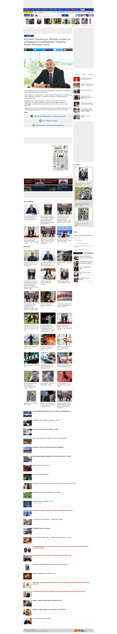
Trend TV (41, 12)
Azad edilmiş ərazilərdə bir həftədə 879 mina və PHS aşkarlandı (50, 438)
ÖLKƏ (33, 9)
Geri (24, 21)
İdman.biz (84, 12)
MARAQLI (61, 9)
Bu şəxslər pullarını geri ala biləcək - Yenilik (45, 429)
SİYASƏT (38, 9)
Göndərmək (78, 253)
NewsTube (75, 9)
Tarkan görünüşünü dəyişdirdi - (43, 501)
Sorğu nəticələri (88, 253)
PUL (55, 12)
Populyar (77, 74)
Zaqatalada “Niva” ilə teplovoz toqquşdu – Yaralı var (47, 420)
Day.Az (67, 12)
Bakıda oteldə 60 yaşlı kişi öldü (41, 465)
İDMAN (50, 9)
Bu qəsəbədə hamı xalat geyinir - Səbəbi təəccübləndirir (48, 519)
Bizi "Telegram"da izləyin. (49, 120)
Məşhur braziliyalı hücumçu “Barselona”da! (44, 573)
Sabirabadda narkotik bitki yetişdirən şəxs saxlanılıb (46, 492)
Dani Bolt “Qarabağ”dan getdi (40, 474)
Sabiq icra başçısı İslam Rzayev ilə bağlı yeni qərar (47, 600)
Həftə (83, 74)
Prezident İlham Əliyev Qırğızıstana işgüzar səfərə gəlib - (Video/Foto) (53, 510)
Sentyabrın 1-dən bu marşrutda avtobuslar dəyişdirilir (48, 447)
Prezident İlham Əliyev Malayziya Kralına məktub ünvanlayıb (50, 564)
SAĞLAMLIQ (67, 9)
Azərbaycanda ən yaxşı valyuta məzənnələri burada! (84, 25)
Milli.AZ (29, 15)
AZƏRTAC (31, 95)
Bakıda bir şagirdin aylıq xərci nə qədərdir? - (49, 609)
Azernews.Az (78, 12)
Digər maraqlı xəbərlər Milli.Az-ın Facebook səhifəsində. (49, 116)
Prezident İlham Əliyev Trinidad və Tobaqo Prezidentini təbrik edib (52, 555)
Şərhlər (90, 74)
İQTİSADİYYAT (45, 9)
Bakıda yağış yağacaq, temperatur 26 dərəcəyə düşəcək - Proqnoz (52, 456)
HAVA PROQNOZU (61, 12)
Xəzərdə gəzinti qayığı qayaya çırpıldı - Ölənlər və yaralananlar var (52, 411)
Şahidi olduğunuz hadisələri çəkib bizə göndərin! (49, 125)
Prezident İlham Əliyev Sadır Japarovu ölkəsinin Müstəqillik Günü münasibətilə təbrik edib (59, 591)
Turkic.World (90, 12)
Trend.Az (72, 12)
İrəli (93, 21)
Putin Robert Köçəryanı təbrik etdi (42, 618)
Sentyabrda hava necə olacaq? (41, 528)
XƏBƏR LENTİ (27, 9)
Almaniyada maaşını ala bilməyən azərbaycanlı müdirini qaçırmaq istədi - (54, 483)
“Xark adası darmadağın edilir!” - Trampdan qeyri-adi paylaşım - (52, 537)
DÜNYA (55, 9)
